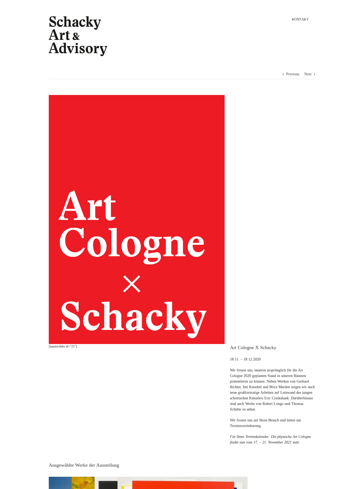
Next (308, 74)
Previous (292, 74)
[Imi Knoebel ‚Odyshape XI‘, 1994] (182, 480)
